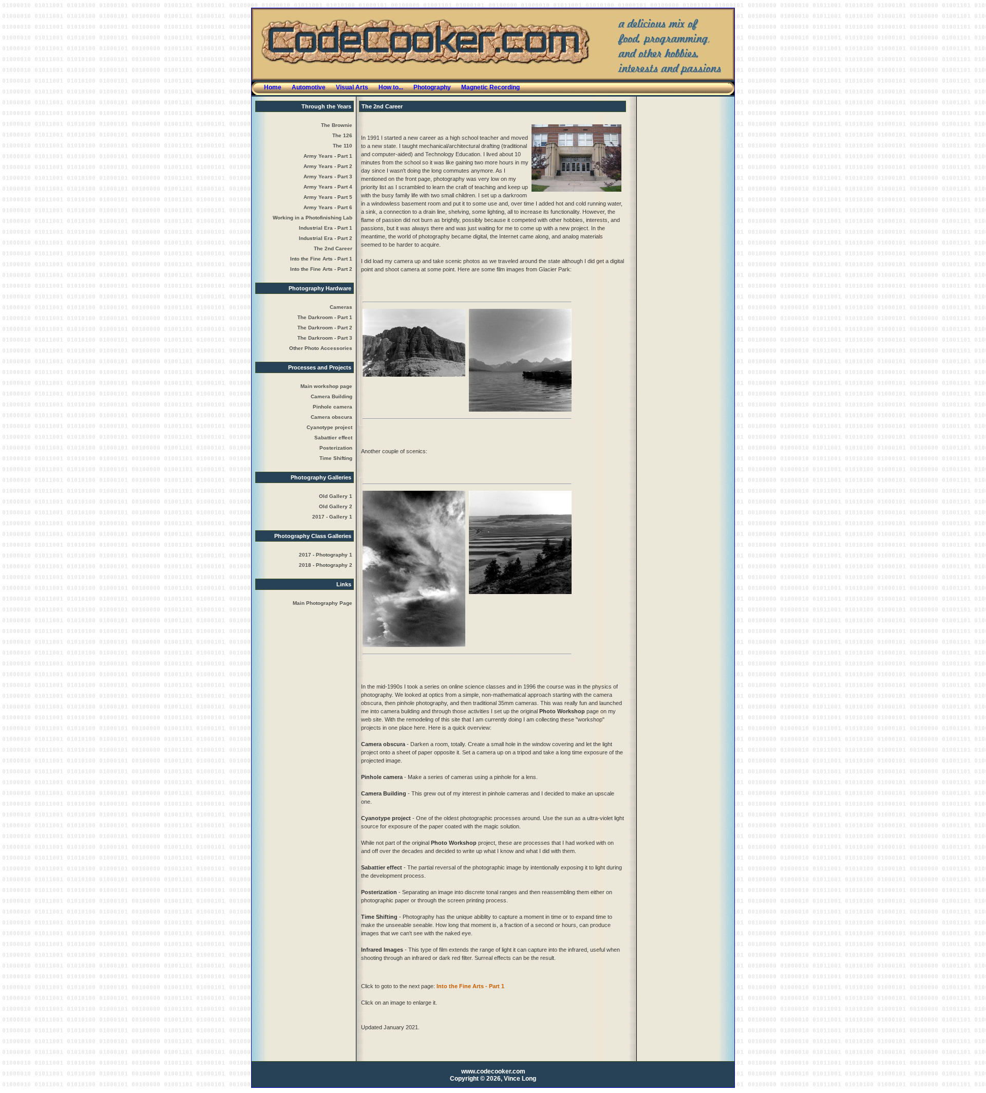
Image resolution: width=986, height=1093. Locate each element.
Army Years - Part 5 (328, 197)
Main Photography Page (322, 603)
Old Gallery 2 (335, 506)
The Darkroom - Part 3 (324, 338)
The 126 (342, 135)
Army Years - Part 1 (328, 156)
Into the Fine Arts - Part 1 (321, 259)
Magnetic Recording (490, 87)
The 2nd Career (333, 248)
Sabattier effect (333, 437)
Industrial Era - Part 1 (325, 228)
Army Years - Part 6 (328, 207)
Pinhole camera (332, 407)
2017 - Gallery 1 (332, 517)
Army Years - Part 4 (328, 187)
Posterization (335, 448)
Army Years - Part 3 (328, 176)
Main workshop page (326, 386)
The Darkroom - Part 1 (324, 317)
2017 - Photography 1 (325, 555)
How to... (390, 87)
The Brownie (336, 125)
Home (272, 87)
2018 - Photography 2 (325, 565)
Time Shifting (335, 458)
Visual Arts (352, 87)
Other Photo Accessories (320, 348)
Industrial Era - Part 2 (325, 238)
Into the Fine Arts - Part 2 (321, 269)
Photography (432, 87)
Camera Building (331, 396)
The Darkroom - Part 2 (324, 327)
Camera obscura (331, 417)
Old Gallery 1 (335, 496)
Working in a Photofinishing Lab (312, 217)
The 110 (342, 146)
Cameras (341, 307)
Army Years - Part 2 (328, 166)
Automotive (309, 87)
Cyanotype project (329, 427)
